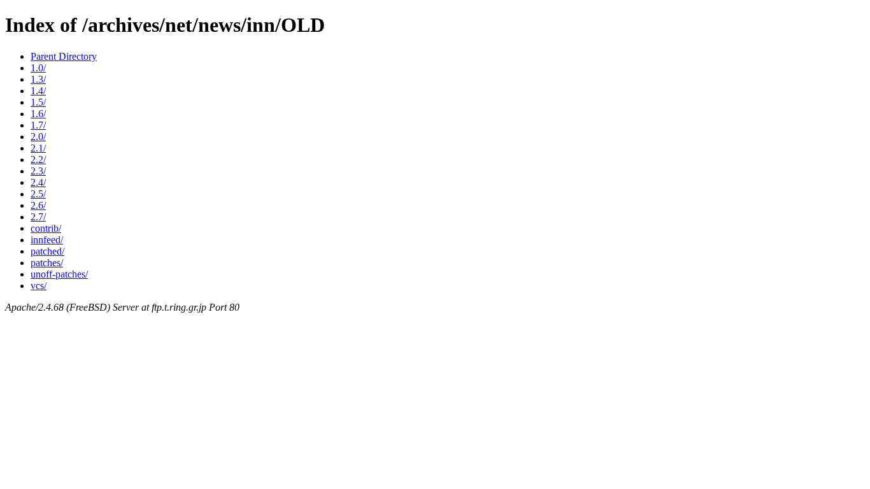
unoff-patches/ (59, 274)
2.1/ (38, 148)
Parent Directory (64, 56)
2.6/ (38, 205)
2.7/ (38, 216)
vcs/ (38, 285)
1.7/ (38, 125)
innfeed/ (47, 239)
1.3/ (38, 79)
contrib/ (46, 228)
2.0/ (38, 136)
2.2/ (38, 159)
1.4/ (38, 90)
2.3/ (38, 171)
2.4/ (38, 182)
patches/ (47, 262)
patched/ (47, 251)
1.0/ (38, 67)
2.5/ (38, 193)
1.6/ (38, 113)
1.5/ (38, 102)
